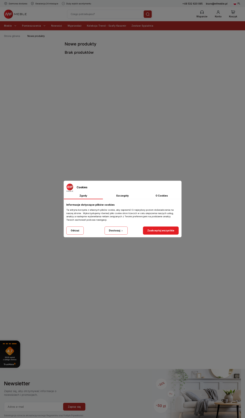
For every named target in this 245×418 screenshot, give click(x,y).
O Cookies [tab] (162, 195)
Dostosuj (115, 230)
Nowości (56, 25)
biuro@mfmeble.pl (216, 3)
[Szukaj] (148, 14)
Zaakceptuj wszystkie (160, 230)
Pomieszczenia (32, 25)
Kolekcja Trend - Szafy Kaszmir (106, 25)
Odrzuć (75, 230)
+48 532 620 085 (192, 3)
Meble (8, 25)
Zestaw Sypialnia (142, 25)
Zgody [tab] (83, 195)
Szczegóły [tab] (122, 195)
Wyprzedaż (75, 25)
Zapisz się (74, 406)
